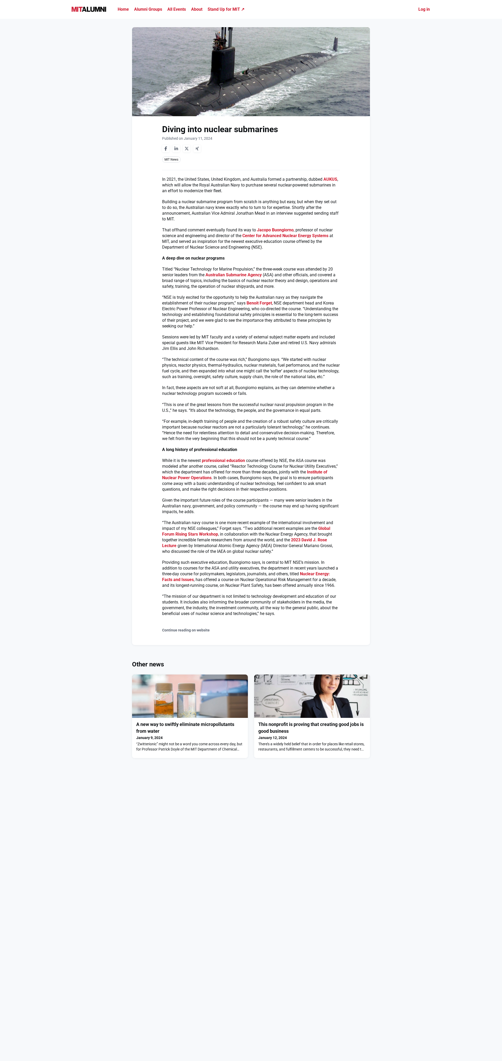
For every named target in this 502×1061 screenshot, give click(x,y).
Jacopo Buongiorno (275, 229)
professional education (223, 460)
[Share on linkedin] (176, 148)
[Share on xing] (197, 148)
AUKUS (330, 179)
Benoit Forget (259, 303)
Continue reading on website (186, 630)
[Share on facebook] (165, 148)
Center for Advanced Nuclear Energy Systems (285, 235)
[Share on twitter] (186, 148)
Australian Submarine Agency (234, 274)
